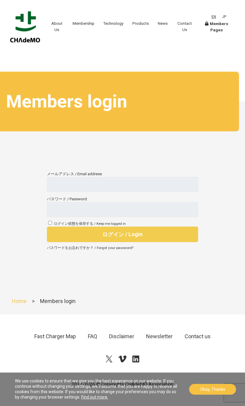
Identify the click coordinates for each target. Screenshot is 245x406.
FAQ (92, 336)
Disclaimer (121, 336)
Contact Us (184, 26)
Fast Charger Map (55, 336)
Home (19, 301)
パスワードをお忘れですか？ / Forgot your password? (90, 248)
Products (140, 23)
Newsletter (159, 336)
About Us (56, 26)
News (163, 23)
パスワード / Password (67, 199)
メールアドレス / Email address (74, 174)
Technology (113, 23)
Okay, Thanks (212, 389)
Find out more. (94, 397)
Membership (83, 23)
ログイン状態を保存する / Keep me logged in (90, 224)
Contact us (198, 336)
